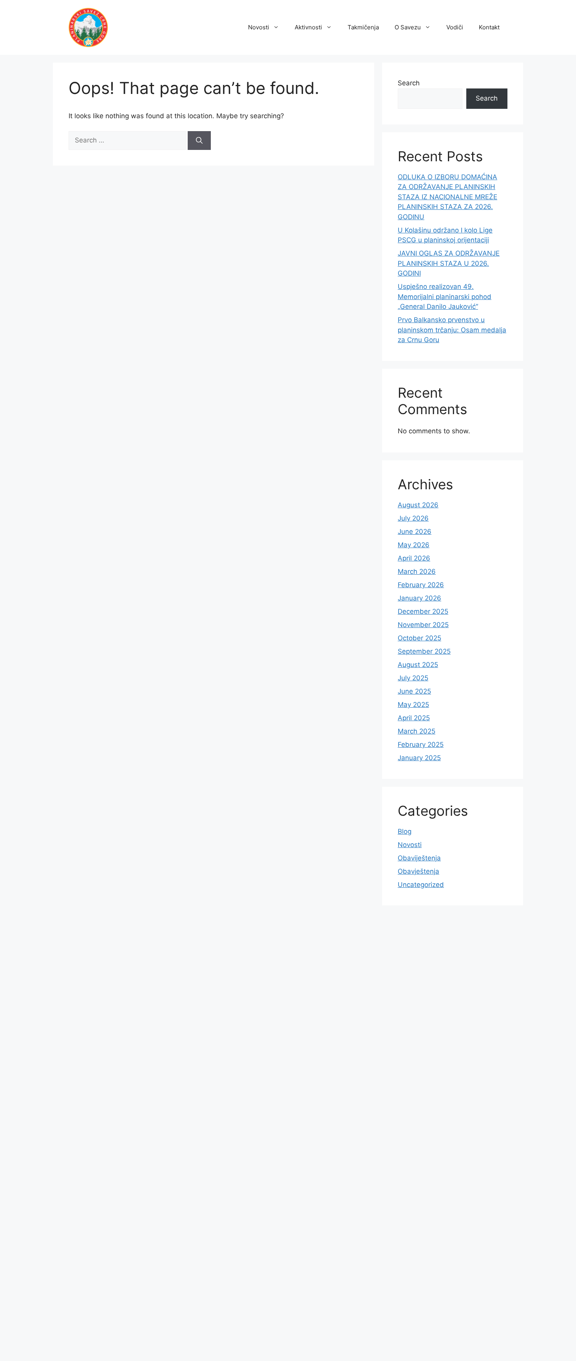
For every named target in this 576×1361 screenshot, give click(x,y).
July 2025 (413, 678)
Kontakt (489, 27)
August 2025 (418, 665)
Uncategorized (421, 885)
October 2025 (419, 638)
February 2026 (421, 585)
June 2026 (414, 531)
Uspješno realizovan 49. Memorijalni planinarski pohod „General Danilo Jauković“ (444, 296)
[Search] (199, 140)
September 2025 (424, 651)
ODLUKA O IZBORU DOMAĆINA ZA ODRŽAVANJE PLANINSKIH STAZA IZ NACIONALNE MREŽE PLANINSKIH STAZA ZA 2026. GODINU (447, 197)
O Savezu (408, 27)
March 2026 (417, 571)
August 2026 (418, 505)
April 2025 (414, 718)
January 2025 (419, 758)
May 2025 (413, 704)
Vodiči (454, 27)
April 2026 (414, 558)
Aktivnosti (308, 27)
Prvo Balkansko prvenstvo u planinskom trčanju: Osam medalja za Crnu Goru (452, 330)
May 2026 (413, 545)
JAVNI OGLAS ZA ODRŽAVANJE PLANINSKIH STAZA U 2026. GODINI (449, 263)
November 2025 (423, 625)
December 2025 (423, 611)
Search (409, 83)
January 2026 (419, 598)
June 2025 (414, 691)
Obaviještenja (419, 858)
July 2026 (413, 518)
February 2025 (421, 744)
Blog (404, 831)
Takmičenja (363, 27)
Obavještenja (418, 871)
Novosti (258, 27)
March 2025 (416, 731)
